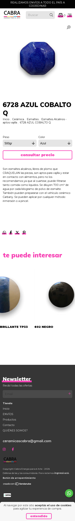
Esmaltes (33, 119)
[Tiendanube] (17, 484)
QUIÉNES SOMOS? (15, 430)
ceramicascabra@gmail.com (27, 441)
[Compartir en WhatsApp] (4, 233)
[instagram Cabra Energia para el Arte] (4, 449)
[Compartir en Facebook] (11, 232)
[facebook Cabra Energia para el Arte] (13, 449)
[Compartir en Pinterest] (24, 232)
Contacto (9, 425)
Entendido (39, 516)
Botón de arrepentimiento (19, 478)
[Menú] (70, 15)
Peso (6, 137)
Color (41, 137)
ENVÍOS (8, 414)
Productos (9, 419)
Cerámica (18, 119)
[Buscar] (51, 15)
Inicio (6, 119)
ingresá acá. (61, 473)
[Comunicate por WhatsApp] (69, 493)
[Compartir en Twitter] (17, 232)
